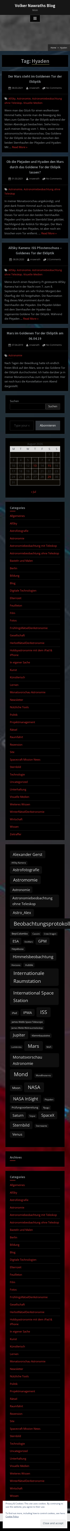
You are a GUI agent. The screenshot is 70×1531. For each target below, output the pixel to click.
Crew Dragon (50, 934)
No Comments (54, 88)
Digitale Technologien (23, 590)
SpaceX (47, 1115)
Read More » (19, 147)
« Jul (33, 491)
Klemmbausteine (41, 1035)
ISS (43, 1012)
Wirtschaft (16, 819)
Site (12, 752)
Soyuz (32, 1116)
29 (49, 477)
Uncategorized (19, 782)
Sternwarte (41, 1125)
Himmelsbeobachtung (33, 956)
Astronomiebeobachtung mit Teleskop (33, 545)
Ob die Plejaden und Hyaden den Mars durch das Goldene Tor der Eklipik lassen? (35, 166)
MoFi (48, 1047)
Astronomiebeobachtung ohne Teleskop (34, 553)
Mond (21, 1074)
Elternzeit (15, 598)
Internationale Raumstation (28, 977)
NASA (34, 1087)
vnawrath (34, 87)
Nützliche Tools (19, 707)
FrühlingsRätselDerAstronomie (29, 628)
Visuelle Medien (33, 103)
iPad (14, 1013)
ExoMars (29, 942)
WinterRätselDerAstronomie (27, 811)
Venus (17, 1134)
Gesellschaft (17, 635)
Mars (33, 1046)
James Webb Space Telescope (27, 1021)
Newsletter (16, 700)
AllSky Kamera (18, 862)
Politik (14, 714)
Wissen (14, 826)
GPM (42, 941)
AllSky (11, 98)
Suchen (14, 401)
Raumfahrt (16, 737)
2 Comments (54, 260)
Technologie (17, 774)
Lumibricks (16, 1047)
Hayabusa (18, 949)
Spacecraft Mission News (25, 759)
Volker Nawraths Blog (35, 5)
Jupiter (19, 1035)
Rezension (16, 744)
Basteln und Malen (21, 560)
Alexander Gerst (27, 854)
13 (35, 465)
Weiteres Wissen (20, 804)
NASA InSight (25, 1099)
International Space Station (33, 997)
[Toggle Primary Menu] (35, 18)
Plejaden (49, 1099)
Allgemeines (17, 516)
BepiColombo (20, 933)
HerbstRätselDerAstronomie (27, 643)
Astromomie (25, 880)
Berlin (13, 568)
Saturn (18, 1115)
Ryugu (46, 1107)
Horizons (15, 965)
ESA (16, 941)
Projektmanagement (22, 722)
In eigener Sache (20, 662)
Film (12, 613)
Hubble (29, 965)
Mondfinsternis (43, 1075)
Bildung (14, 575)
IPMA (27, 1012)
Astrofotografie (19, 531)
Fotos (13, 620)
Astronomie (24, 98)
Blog (12, 583)
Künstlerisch (17, 677)
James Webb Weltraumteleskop (27, 1028)
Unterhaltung (18, 789)
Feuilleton (16, 605)
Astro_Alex (22, 912)
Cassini (36, 933)
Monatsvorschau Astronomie (27, 692)
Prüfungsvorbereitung (25, 1107)
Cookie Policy (12, 1516)
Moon (16, 1088)
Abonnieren (48, 425)
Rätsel (13, 729)
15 (49, 465)
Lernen (14, 685)
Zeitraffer (15, 834)
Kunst (13, 670)
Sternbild (15, 767)
